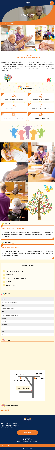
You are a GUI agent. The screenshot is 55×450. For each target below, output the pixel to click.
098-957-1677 (6, 321)
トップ (2, 23)
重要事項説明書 (5, 410)
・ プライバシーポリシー (6, 445)
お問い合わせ (27, 432)
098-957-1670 (8, 428)
